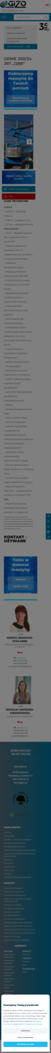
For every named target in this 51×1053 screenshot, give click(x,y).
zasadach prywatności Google (30, 1024)
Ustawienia (25, 1031)
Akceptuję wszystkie (25, 1044)
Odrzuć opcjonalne (25, 1037)
